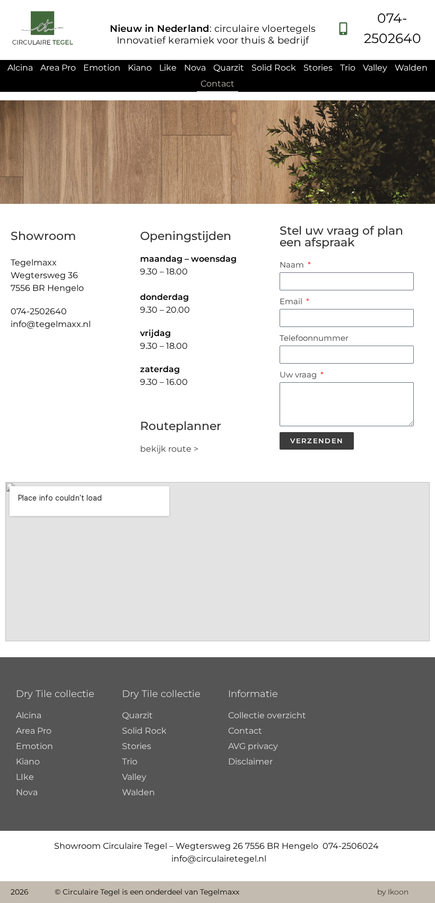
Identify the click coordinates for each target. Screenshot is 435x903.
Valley (375, 68)
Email (292, 301)
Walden (411, 68)
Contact (217, 84)
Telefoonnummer (314, 338)
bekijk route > (170, 449)
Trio (347, 68)
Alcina (20, 68)
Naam (293, 265)
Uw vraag (299, 374)
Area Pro (58, 68)
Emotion (101, 68)
